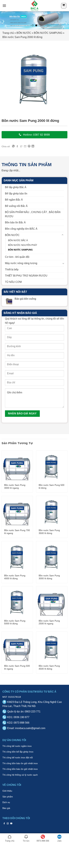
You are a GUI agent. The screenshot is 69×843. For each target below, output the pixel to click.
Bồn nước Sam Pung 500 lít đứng (51, 486)
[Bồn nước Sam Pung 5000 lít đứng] (17, 602)
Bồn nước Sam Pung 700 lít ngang (17, 531)
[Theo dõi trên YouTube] (11, 823)
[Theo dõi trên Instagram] (8, 823)
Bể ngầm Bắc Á (14, 199)
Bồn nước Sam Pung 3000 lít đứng (49, 577)
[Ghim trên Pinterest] (29, 146)
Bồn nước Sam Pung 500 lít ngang (17, 667)
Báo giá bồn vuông (25, 298)
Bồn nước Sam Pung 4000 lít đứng (14, 577)
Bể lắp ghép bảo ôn (16, 193)
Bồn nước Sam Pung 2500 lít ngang (49, 622)
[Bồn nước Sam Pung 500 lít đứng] (51, 466)
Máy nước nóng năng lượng (21, 263)
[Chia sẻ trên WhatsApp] (13, 146)
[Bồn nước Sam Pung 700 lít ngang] (17, 511)
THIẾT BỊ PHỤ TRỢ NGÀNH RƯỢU (26, 275)
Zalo (59, 841)
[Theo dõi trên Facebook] (4, 823)
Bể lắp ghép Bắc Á (15, 187)
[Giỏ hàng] (63, 5)
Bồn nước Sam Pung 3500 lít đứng (49, 531)
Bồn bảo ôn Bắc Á (15, 222)
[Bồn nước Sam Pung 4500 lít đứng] (51, 647)
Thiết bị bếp (11, 269)
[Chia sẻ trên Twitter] (21, 146)
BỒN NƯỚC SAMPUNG (48, 33)
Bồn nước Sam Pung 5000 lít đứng (14, 622)
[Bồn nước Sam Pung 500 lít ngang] (17, 647)
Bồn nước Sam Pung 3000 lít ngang (14, 486)
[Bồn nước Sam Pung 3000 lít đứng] (51, 557)
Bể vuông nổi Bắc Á (16, 206)
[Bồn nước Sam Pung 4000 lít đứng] (17, 557)
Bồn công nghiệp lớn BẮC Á (21, 228)
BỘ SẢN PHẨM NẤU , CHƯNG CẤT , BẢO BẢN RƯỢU (32, 214)
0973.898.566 (43, 841)
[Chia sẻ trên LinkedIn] (33, 146)
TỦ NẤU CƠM (13, 282)
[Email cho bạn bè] (25, 146)
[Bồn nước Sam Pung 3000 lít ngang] (17, 466)
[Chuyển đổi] (63, 235)
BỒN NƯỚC (24, 33)
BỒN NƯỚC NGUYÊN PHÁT (22, 245)
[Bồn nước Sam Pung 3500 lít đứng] (51, 511)
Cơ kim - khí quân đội (17, 257)
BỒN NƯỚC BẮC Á (18, 240)
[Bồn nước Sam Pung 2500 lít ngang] (51, 602)
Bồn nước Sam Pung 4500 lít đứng (49, 667)
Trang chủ (8, 33)
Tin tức (26, 841)
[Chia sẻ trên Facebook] (17, 146)
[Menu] (4, 6)
